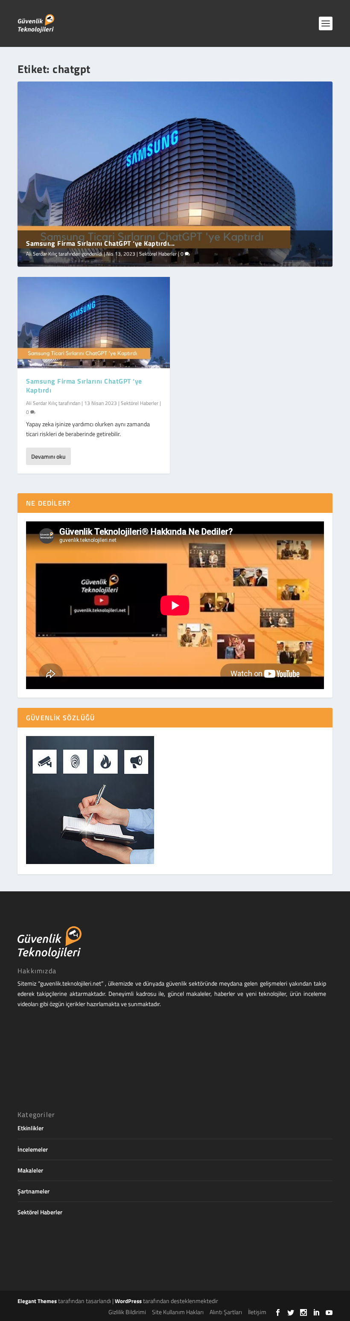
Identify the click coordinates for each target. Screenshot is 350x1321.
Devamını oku (48, 456)
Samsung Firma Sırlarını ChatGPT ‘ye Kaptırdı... (100, 243)
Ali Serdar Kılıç (41, 254)
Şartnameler (34, 1191)
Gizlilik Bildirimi (127, 1311)
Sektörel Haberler (158, 254)
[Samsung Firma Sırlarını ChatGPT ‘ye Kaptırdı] (94, 322)
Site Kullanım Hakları (178, 1311)
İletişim (257, 1311)
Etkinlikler (31, 1127)
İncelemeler (33, 1149)
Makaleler (30, 1170)
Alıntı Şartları (226, 1311)
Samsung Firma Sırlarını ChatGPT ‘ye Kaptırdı (84, 385)
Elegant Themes (37, 1301)
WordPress (128, 1301)
